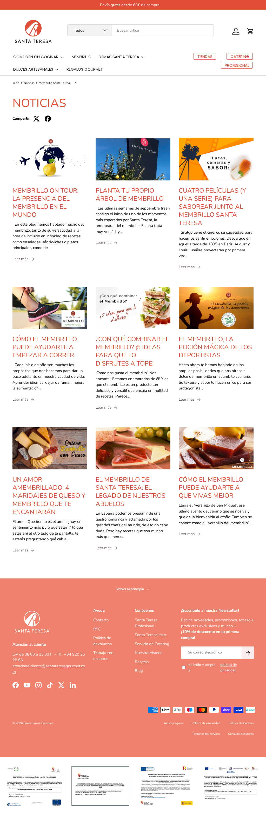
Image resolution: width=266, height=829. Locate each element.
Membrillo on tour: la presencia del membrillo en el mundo (45, 202)
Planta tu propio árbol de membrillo (130, 194)
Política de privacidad (206, 723)
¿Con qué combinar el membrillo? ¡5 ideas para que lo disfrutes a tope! (132, 351)
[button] (250, 31)
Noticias (29, 83)
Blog (139, 670)
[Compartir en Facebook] (48, 118)
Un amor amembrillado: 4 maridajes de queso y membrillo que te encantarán (48, 495)
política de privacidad (228, 667)
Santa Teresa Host (151, 634)
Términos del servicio (206, 734)
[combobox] (141, 30)
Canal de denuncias (241, 734)
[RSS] (75, 83)
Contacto (101, 620)
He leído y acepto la (212, 667)
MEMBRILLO (81, 56)
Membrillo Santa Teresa (54, 83)
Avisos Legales (173, 723)
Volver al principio (130, 589)
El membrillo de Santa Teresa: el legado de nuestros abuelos (130, 491)
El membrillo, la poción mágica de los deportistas (215, 347)
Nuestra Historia (148, 652)
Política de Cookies (241, 723)
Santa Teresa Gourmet (38, 723)
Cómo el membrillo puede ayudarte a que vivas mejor (211, 487)
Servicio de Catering (152, 643)
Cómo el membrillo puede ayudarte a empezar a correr (44, 347)
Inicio (15, 83)
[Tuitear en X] (36, 118)
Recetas (142, 661)
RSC (97, 629)
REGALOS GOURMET (84, 69)
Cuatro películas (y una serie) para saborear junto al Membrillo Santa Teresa (212, 206)
